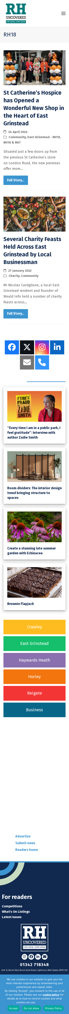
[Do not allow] (64, 994)
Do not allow (31, 1008)
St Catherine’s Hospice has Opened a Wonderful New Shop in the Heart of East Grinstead (33, 108)
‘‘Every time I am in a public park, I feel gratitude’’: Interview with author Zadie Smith (33, 433)
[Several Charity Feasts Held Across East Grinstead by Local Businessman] (34, 214)
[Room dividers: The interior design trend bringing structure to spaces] (34, 466)
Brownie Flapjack (20, 604)
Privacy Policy (45, 1002)
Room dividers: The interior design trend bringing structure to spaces (34, 493)
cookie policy (51, 994)
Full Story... (15, 180)
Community (17, 137)
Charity (14, 276)
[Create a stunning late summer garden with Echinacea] (34, 527)
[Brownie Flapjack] (34, 582)
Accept (13, 1008)
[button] (63, 13)
